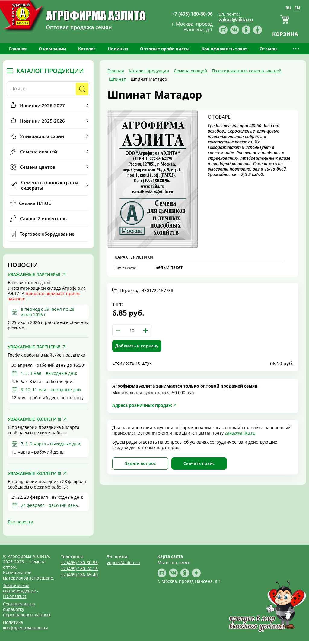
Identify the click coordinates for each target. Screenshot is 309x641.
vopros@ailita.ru (123, 562)
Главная (18, 49)
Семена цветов (37, 167)
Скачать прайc (199, 463)
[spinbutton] (132, 331)
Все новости (20, 522)
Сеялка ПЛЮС (35, 203)
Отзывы (269, 49)
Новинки (118, 49)
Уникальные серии (42, 136)
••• (296, 49)
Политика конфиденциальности (25, 624)
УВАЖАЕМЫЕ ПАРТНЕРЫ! (34, 274)
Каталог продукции (50, 71)
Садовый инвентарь (43, 218)
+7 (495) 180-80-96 (79, 562)
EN (297, 8)
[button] (145, 331)
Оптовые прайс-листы (165, 49)
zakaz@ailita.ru (240, 433)
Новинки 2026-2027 (42, 105)
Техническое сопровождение (19, 588)
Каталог (87, 49)
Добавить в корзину (136, 346)
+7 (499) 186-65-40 (79, 574)
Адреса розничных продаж (142, 405)
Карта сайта (170, 556)
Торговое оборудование (47, 234)
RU (288, 8)
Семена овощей (38, 152)
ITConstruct (14, 596)
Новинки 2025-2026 (42, 121)
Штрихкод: (146, 290)
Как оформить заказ (224, 49)
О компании (52, 49)
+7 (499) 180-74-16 (79, 568)
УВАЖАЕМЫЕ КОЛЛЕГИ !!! (34, 419)
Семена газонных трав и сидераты (49, 185)
